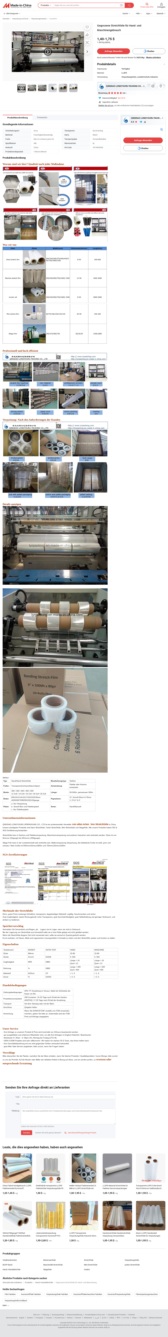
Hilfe (138, 13)
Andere (87, 1269)
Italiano (70, 1318)
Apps (148, 13)
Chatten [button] (150, 51)
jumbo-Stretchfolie (132, 1264)
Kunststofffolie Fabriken (31, 1294)
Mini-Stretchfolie (90, 1264)
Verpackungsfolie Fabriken (57, 1294)
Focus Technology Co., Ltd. (81, 1323)
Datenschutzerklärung (74, 1315)
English (21, 1318)
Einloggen (161, 7)
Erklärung (45, 1315)
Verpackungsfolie (132, 1260)
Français (49, 1318)
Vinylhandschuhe (10, 1260)
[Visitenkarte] (161, 129)
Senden (26, 1132)
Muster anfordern (153, 57)
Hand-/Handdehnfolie (11, 1269)
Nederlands (88, 1318)
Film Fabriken (10, 1294)
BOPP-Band (7, 1264)
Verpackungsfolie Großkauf (16, 1300)
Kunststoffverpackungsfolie (119, 1294)
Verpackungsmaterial (38, 19)
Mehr (5, 1305)
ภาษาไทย (125, 1318)
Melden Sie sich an (105, 105)
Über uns (36, 1315)
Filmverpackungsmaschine (147, 1294)
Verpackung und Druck (20, 19)
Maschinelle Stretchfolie (53, 1264)
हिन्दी (118, 1318)
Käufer (125, 13)
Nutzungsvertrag (58, 1315)
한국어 (104, 1318)
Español (30, 1318)
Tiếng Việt (143, 1318)
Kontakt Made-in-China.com (95, 1315)
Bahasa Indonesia (155, 1318)
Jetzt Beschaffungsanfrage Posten (80, 1132)
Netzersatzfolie (49, 1260)
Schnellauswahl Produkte (117, 1315)
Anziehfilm (53, 19)
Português (39, 1318)
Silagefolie (47, 1269)
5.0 (133, 122)
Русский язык (59, 1318)
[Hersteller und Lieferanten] (17, 5)
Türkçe (134, 1318)
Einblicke (131, 1315)
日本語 (111, 1318)
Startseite (6, 19)
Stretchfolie (88, 1260)
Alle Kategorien (12, 13)
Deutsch (78, 1318)
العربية (97, 1318)
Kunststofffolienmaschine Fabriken (88, 1294)
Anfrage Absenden (113, 51)
